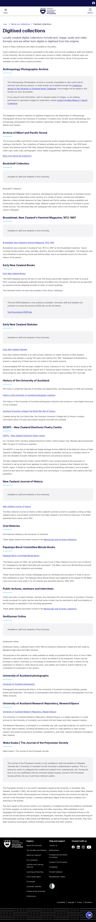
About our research (34, 855)
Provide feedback (55, 872)
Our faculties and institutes (36, 850)
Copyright (71, 902)
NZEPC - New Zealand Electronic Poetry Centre (24, 435)
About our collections (20, 24)
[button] (93, 3)
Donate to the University (58, 862)
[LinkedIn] (78, 847)
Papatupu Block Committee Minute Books (21, 555)
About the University (34, 845)
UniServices (31, 896)
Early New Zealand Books (14, 273)
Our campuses (32, 860)
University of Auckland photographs (19, 684)
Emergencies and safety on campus (58, 856)
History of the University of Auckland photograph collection (29, 395)
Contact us (53, 845)
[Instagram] (83, 847)
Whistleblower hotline (57, 877)
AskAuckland (54, 850)
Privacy (79, 902)
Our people (31, 882)
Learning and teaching (35, 872)
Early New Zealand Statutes (15, 349)
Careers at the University (36, 891)
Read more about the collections (17, 156)
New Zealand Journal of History (17, 506)
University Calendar (34, 886)
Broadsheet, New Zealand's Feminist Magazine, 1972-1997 (28, 242)
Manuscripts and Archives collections (60, 539)
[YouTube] (89, 847)
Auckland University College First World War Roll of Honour (29, 411)
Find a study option (34, 877)
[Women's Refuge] (52, 888)
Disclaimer (88, 902)
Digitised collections (42, 24)
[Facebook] (73, 847)
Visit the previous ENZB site (19, 312)
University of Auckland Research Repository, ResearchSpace (29, 712)
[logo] (48, 11)
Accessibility (61, 902)
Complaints (53, 867)
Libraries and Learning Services (35, 865)
